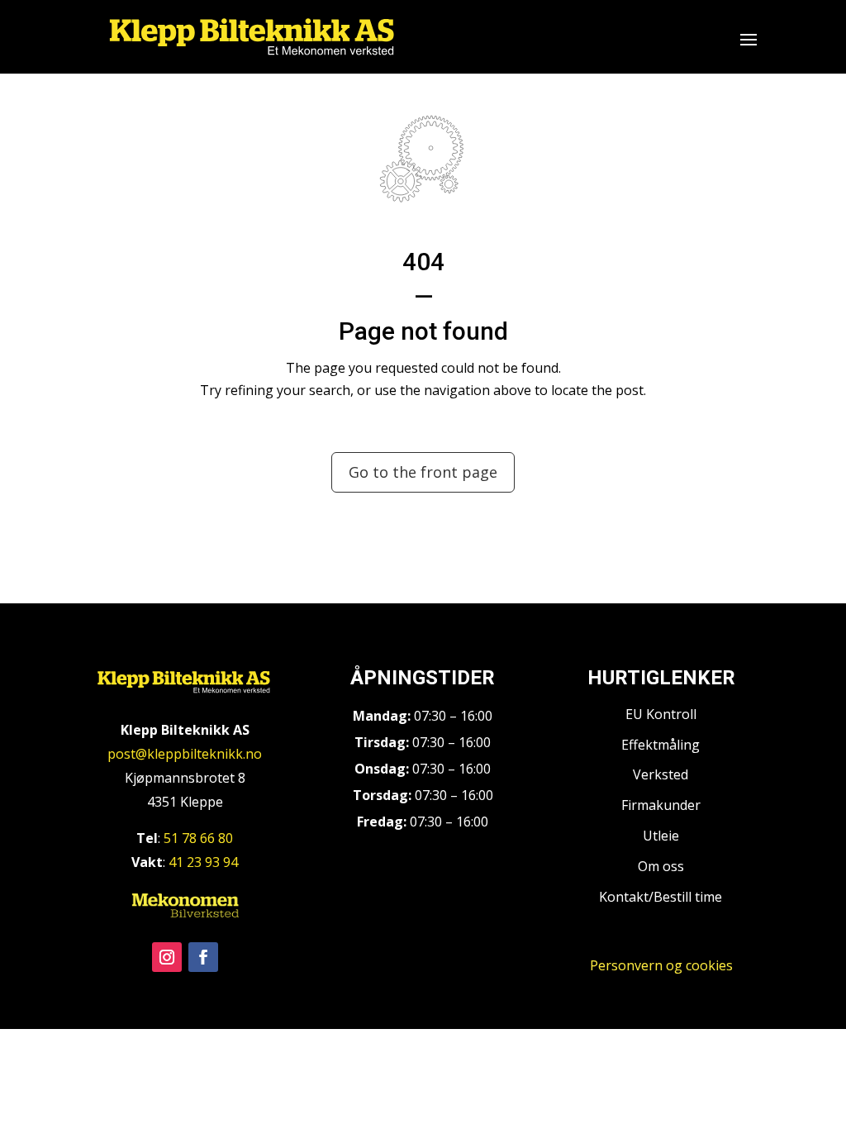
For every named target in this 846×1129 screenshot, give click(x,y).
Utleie (661, 836)
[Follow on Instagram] (167, 957)
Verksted (660, 774)
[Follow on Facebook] (203, 957)
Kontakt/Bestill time (660, 897)
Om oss (661, 866)
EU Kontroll (660, 714)
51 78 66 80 (198, 838)
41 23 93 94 (203, 862)
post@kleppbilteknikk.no (184, 754)
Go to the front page (423, 472)
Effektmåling (660, 745)
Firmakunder (661, 805)
